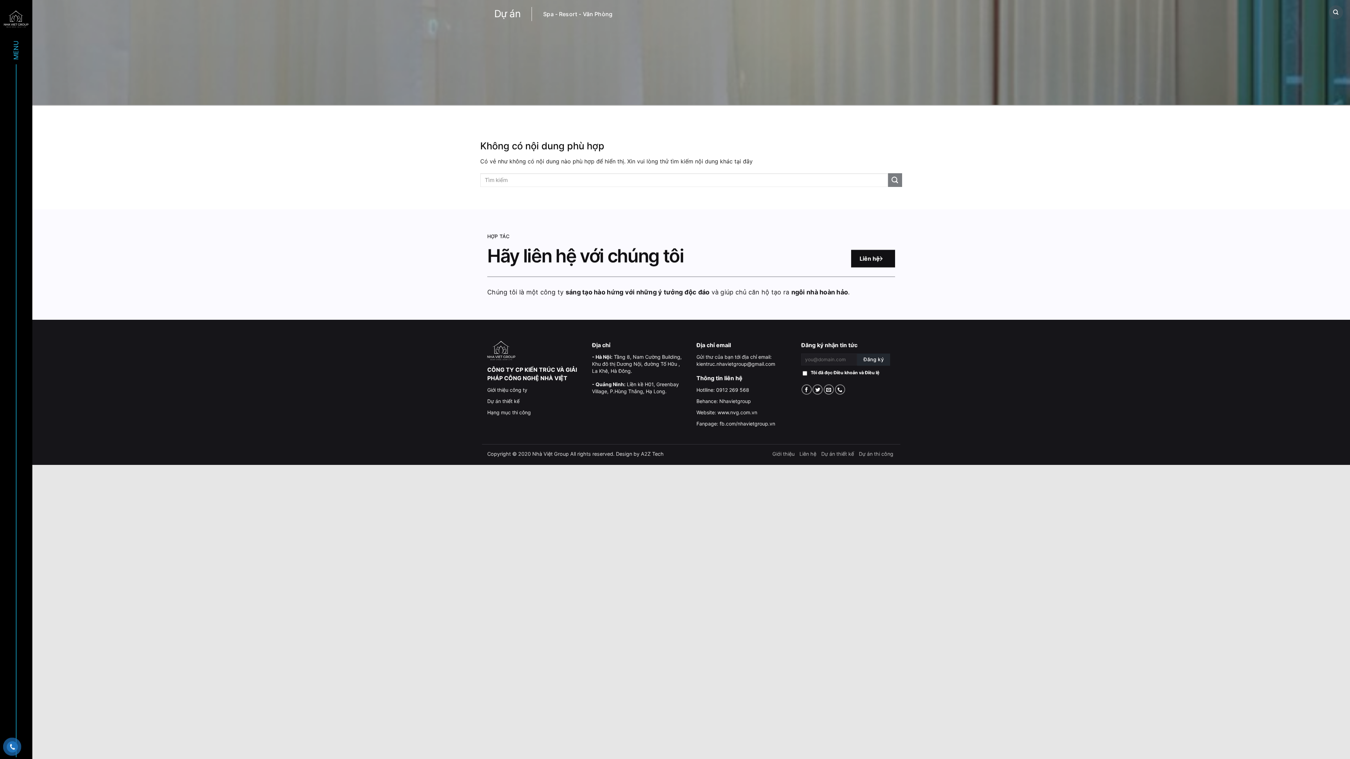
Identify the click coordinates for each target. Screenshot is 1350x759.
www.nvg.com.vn (737, 412)
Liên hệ (870, 258)
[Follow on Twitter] (817, 389)
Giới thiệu (783, 454)
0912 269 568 (732, 390)
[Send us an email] (829, 389)
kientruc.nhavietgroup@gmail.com (735, 364)
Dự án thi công (876, 454)
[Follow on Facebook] (807, 389)
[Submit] (895, 180)
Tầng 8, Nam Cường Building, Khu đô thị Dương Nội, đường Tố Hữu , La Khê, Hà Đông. (637, 364)
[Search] (1336, 12)
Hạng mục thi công (509, 412)
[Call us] (840, 389)
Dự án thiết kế (503, 401)
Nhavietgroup (735, 401)
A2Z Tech (652, 454)
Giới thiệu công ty (507, 390)
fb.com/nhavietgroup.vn (747, 424)
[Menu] (16, 18)
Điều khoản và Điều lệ (857, 372)
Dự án (507, 14)
